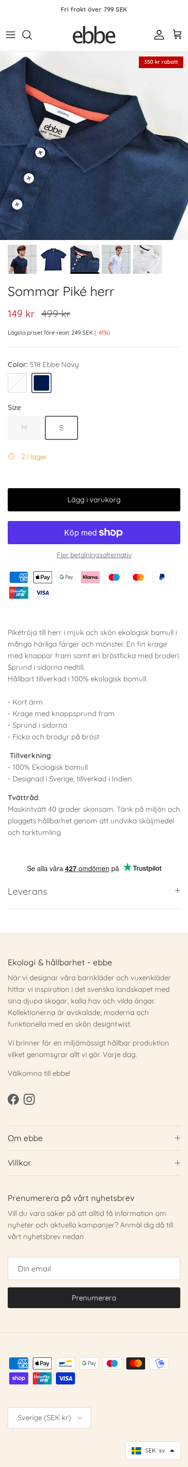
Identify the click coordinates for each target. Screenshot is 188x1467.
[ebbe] (94, 35)
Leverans (27, 891)
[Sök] (31, 34)
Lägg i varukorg (94, 499)
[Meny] (10, 34)
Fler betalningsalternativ (94, 555)
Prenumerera (94, 1297)
